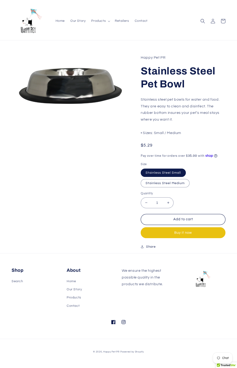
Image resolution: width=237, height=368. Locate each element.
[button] (100, 21)
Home (71, 281)
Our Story (74, 289)
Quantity (147, 193)
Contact (73, 305)
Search (17, 281)
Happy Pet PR (111, 352)
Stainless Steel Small (163, 172)
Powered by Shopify (132, 352)
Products (74, 297)
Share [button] (151, 246)
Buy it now (183, 232)
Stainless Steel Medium (165, 183)
